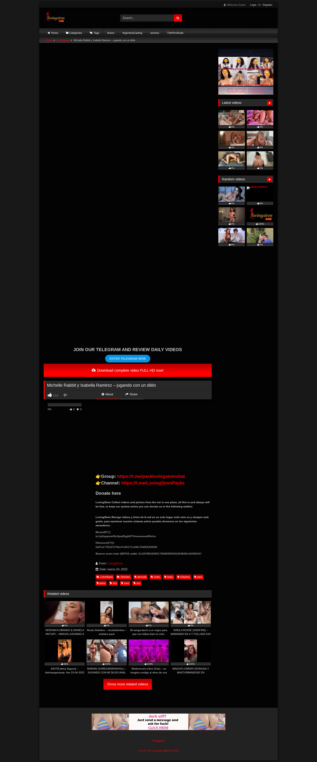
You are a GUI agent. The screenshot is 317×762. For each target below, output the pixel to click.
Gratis (157, 576)
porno (102, 583)
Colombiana (63, 40)
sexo (126, 583)
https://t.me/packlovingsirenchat (151, 476)
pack (199, 576)
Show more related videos (127, 684)
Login (253, 4)
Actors (110, 32)
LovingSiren (115, 563)
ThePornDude (175, 32)
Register (267, 4)
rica (115, 583)
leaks (170, 576)
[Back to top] (306, 751)
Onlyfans (125, 576)
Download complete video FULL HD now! (130, 370)
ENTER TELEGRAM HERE (128, 358)
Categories (75, 32)
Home (54, 32)
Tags (96, 32)
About (109, 394)
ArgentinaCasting (132, 32)
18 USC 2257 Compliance (151, 751)
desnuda (141, 576)
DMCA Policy (172, 751)
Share (133, 394)
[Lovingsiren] (54, 18)
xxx (138, 583)
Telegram (158, 740)
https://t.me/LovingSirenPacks (153, 482)
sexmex (154, 32)
